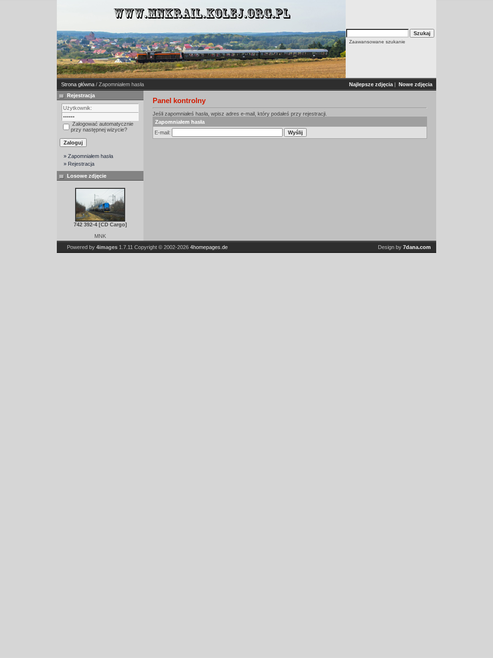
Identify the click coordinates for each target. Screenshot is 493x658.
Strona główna (77, 84)
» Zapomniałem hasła (88, 156)
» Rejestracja (79, 164)
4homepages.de (209, 247)
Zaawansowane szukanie (377, 41)
